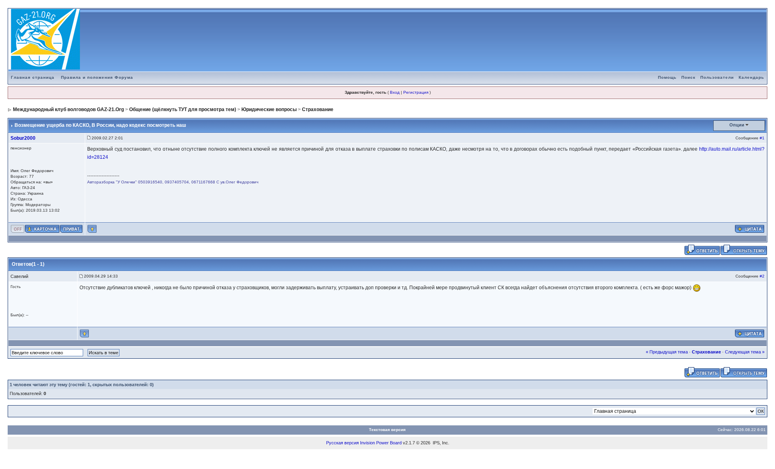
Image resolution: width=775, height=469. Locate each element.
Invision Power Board (381, 442)
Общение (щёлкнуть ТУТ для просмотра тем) (182, 109)
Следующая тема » (745, 351)
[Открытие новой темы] (743, 249)
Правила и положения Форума (97, 77)
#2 (762, 276)
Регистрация (415, 92)
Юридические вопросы (269, 109)
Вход (395, 92)
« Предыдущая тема (667, 351)
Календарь (751, 77)
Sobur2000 (23, 138)
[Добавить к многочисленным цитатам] (750, 228)
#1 (762, 138)
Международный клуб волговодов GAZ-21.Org (68, 109)
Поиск (688, 77)
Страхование (317, 109)
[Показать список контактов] (42, 228)
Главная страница (32, 77)
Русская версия (342, 442)
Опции (736, 124)
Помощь (667, 77)
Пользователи (717, 77)
